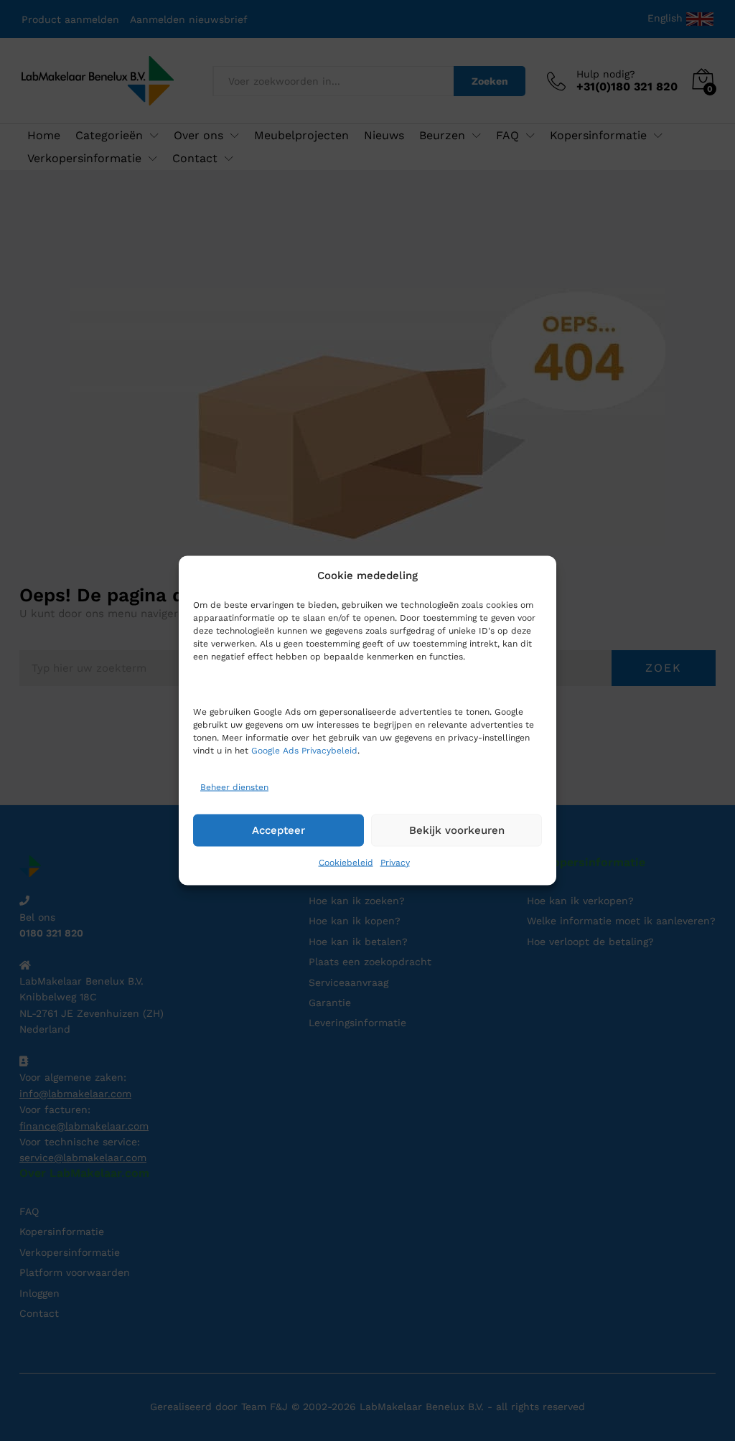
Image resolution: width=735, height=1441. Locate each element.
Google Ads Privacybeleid (304, 750)
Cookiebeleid (346, 862)
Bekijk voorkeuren (457, 830)
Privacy (395, 862)
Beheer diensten (234, 787)
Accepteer (278, 830)
